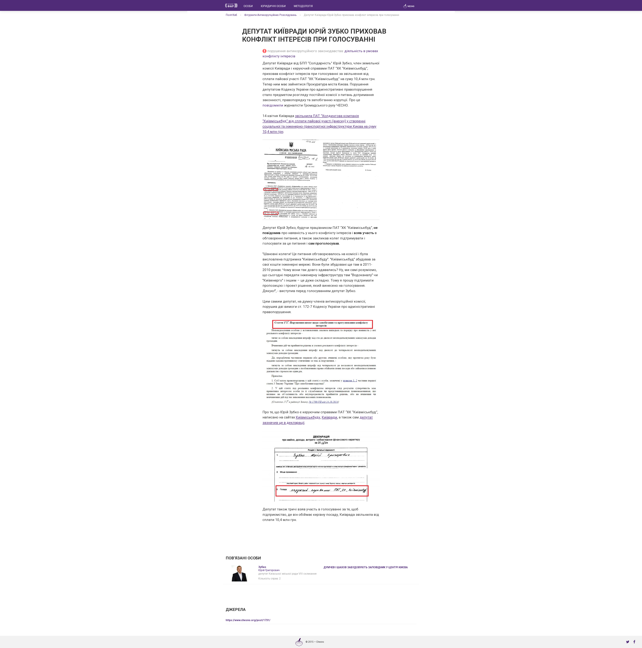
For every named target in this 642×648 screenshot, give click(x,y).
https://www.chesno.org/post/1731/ (248, 620)
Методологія (303, 6)
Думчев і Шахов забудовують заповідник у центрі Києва (366, 567)
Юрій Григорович (269, 568)
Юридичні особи (273, 6)
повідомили (272, 105)
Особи (248, 6)
